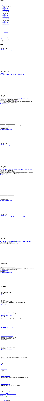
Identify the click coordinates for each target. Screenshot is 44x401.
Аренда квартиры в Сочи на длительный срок (5, 358)
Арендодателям (1, 395)
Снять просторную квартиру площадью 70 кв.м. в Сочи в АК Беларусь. (7, 327)
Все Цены (1, 103)
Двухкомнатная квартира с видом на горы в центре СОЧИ (8, 169)
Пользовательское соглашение (3, 394)
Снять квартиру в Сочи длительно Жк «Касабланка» (7, 98)
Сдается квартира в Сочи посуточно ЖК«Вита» (6, 216)
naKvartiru (7, 393)
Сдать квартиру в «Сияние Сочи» (4, 369)
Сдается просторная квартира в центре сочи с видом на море (6, 315)
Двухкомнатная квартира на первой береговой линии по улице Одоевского (8, 294)
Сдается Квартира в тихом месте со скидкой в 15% (5, 384)
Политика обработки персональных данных (11, 394)
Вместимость (9, 100)
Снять (2, 41)
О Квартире (1, 105)
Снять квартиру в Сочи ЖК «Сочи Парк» (5, 50)
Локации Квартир (6, 32)
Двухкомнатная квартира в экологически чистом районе (7, 241)
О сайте (4, 30)
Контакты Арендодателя (9, 105)
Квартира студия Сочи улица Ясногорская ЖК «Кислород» (6, 349)
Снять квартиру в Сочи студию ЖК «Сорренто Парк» (7, 145)
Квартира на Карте (4, 103)
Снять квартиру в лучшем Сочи (4, 364)
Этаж (6, 100)
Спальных (15, 100)
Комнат (12, 100)
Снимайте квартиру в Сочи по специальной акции (5, 376)
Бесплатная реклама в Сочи (4, 353)
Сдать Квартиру (4, 33)
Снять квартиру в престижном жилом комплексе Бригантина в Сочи (7, 336)
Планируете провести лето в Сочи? (4, 379)
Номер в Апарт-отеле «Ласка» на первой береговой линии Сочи (7, 304)
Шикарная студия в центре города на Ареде (6, 74)
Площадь (2, 100)
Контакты (3, 49)
